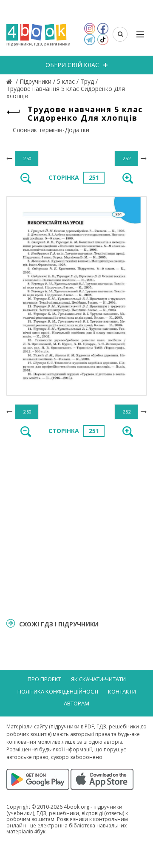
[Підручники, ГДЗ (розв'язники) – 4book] (10, 81)
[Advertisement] (76, 526)
